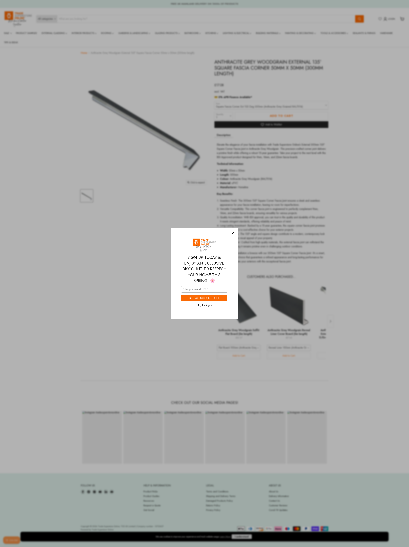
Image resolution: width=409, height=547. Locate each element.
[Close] (233, 232)
